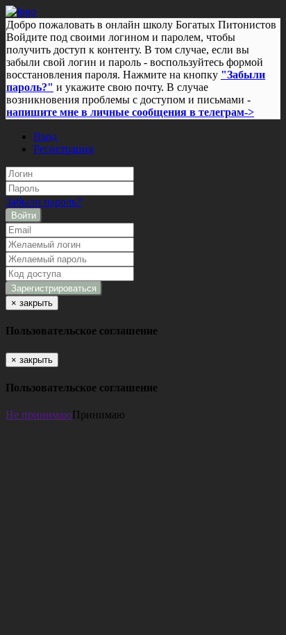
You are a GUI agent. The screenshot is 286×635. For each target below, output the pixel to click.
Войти (23, 215)
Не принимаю (39, 415)
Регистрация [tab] (63, 149)
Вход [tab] (45, 136)
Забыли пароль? (43, 202)
